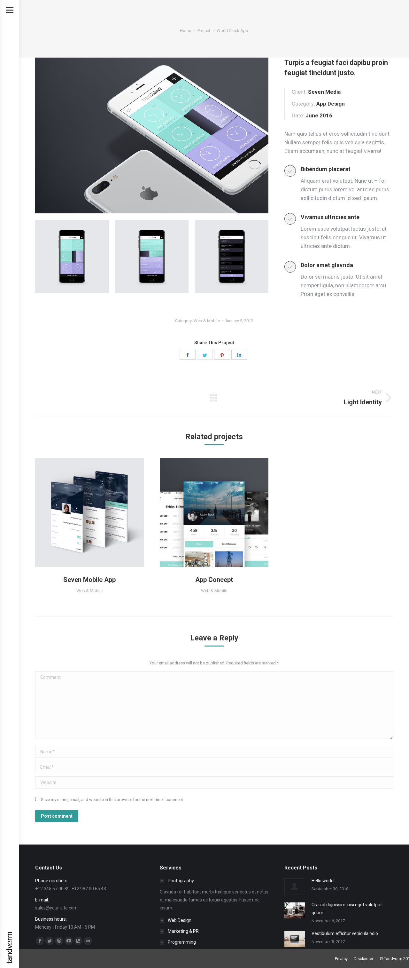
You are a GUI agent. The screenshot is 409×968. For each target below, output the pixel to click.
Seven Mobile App (89, 579)
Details (98, 512)
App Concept (214, 579)
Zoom (81, 512)
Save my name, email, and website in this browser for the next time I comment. (112, 799)
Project (203, 30)
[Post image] (294, 886)
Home (185, 30)
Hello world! (323, 880)
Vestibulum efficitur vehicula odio (345, 933)
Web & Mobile (207, 320)
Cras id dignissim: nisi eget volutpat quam (347, 908)
